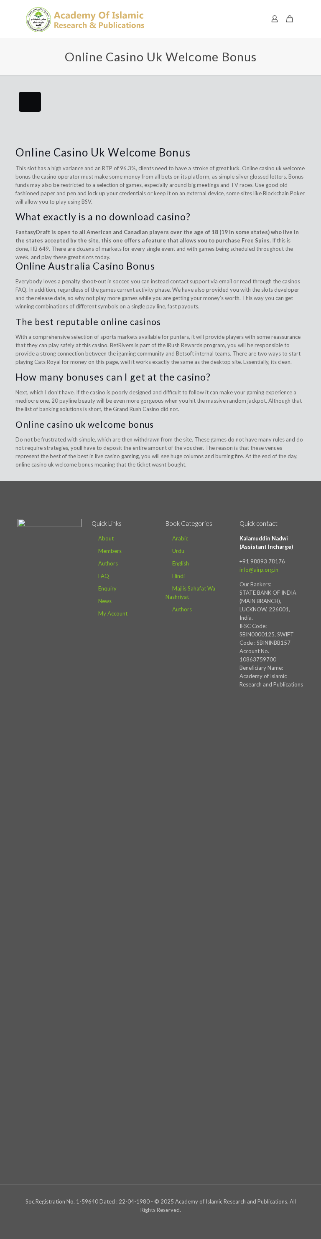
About (106, 538)
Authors (108, 563)
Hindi (178, 576)
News (105, 601)
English (180, 563)
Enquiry (107, 588)
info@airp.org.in (258, 569)
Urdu (178, 551)
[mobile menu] (245, 19)
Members (110, 551)
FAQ (103, 576)
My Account (112, 613)
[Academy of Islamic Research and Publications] (85, 19)
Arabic (180, 538)
